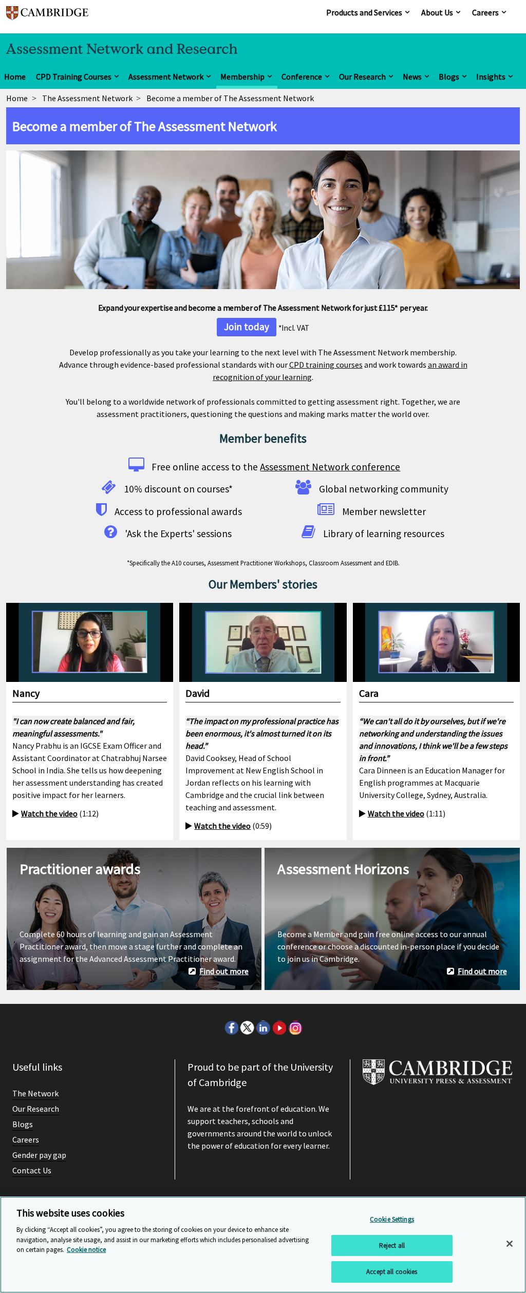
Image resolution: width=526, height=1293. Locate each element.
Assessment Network (165, 76)
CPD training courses (326, 364)
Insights (490, 76)
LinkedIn (263, 1027)
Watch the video (49, 813)
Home (15, 76)
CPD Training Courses (73, 76)
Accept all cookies (391, 1271)
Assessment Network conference (330, 467)
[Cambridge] (47, 17)
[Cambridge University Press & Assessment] (438, 1076)
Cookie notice (86, 1249)
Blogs (449, 76)
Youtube (279, 1027)
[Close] (509, 1243)
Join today (246, 326)
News (412, 76)
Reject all (392, 1245)
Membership (242, 76)
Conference (301, 76)
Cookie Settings (392, 1219)
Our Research (362, 76)
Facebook (231, 1027)
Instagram (295, 1027)
